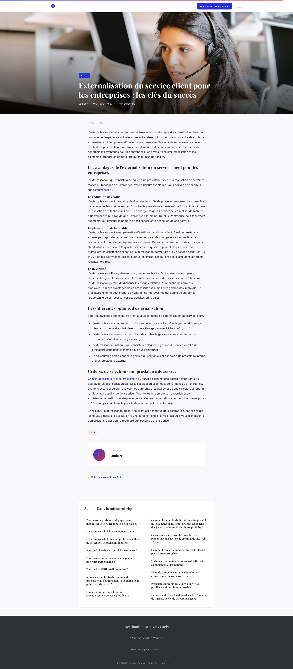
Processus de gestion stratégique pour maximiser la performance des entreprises (111, 521)
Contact (157, 649)
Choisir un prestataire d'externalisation (112, 378)
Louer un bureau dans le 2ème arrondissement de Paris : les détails (108, 593)
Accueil (91, 122)
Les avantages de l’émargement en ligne (110, 531)
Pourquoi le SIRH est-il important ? (107, 569)
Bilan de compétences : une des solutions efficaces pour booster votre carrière (175, 574)
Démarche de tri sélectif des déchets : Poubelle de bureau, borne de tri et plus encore (179, 596)
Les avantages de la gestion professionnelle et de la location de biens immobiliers (113, 540)
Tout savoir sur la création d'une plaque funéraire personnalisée (109, 559)
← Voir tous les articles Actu (105, 477)
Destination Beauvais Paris (146, 626)
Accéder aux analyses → (214, 6)
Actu (84, 75)
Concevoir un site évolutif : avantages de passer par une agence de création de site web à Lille (178, 538)
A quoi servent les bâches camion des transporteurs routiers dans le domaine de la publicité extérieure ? (112, 580)
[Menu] (239, 6)
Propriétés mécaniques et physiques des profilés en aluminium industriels (175, 585)
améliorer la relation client (155, 232)
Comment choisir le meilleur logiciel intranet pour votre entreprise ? (178, 551)
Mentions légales (140, 649)
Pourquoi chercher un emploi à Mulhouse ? (111, 550)
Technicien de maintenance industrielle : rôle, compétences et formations (178, 562)
